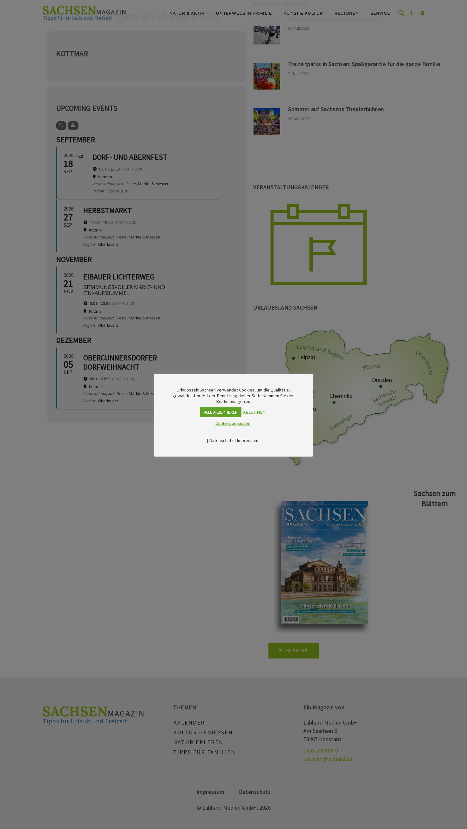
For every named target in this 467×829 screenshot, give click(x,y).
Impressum (247, 440)
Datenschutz (221, 440)
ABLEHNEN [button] (254, 412)
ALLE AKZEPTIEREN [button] (221, 412)
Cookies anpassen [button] (232, 423)
